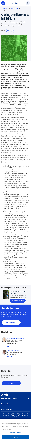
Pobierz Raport (19, 301)
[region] (15, 429)
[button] (8, 346)
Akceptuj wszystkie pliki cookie (15, 437)
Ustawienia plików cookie (15, 432)
